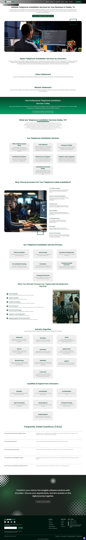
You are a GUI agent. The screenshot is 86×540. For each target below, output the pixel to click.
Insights (66, 1)
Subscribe (20, 527)
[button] (84, 538)
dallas (10, 4)
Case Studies (57, 1)
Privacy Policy (57, 536)
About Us (47, 1)
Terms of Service (63, 536)
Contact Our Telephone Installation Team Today (43, 16)
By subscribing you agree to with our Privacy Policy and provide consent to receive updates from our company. (13, 532)
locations (6, 4)
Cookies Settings (79, 536)
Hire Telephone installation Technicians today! (43, 111)
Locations (70, 1)
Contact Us (78, 1)
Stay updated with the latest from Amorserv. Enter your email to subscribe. (13, 525)
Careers (62, 1)
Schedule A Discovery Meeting (43, 501)
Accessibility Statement (71, 536)
